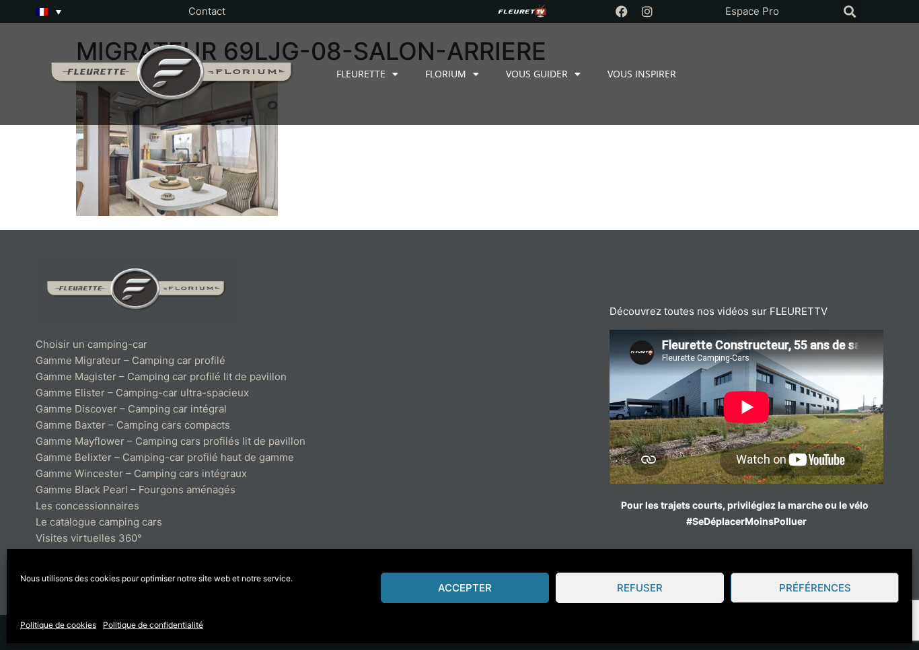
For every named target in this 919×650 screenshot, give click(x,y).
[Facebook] (622, 11)
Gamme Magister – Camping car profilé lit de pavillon (161, 376)
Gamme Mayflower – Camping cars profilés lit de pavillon (170, 441)
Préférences (815, 587)
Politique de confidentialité (153, 625)
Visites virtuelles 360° (89, 538)
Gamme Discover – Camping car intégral (131, 408)
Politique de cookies (58, 625)
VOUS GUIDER (537, 73)
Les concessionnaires (87, 505)
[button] (849, 12)
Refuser (640, 587)
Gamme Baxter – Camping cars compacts (133, 425)
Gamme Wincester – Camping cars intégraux (141, 473)
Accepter (465, 587)
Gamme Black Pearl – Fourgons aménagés (135, 489)
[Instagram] (647, 11)
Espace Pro (752, 11)
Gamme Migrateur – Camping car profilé (130, 360)
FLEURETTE (360, 73)
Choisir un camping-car (91, 344)
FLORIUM (445, 73)
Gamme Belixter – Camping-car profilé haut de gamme (165, 457)
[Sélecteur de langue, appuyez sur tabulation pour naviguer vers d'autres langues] (48, 11)
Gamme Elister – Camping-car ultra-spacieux (142, 392)
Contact (206, 11)
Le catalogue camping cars (99, 521)
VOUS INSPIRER (642, 73)
